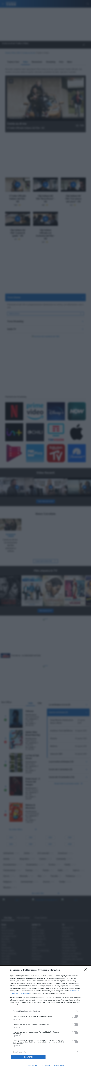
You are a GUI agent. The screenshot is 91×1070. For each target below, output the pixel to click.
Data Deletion (32, 1065)
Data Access (45, 1065)
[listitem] (45, 1011)
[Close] (86, 970)
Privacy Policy (59, 1065)
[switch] (75, 1016)
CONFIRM (28, 1057)
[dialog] (45, 1017)
